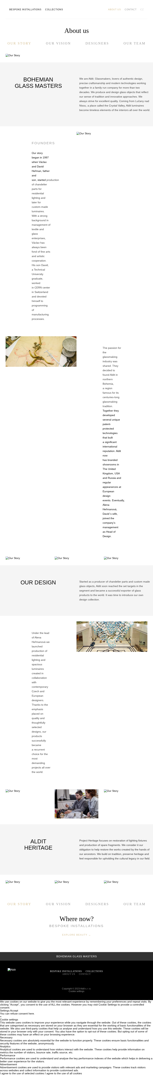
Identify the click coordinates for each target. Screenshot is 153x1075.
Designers (97, 43)
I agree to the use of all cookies (63, 1073)
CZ (142, 9)
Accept (14, 1010)
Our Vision (58, 43)
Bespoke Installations (25, 9)
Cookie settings (76, 991)
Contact (131, 9)
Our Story (19, 43)
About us (114, 9)
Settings (5, 1010)
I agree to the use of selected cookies (22, 1073)
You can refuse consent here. (17, 1013)
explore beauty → (76, 935)
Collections (54, 9)
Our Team (135, 43)
